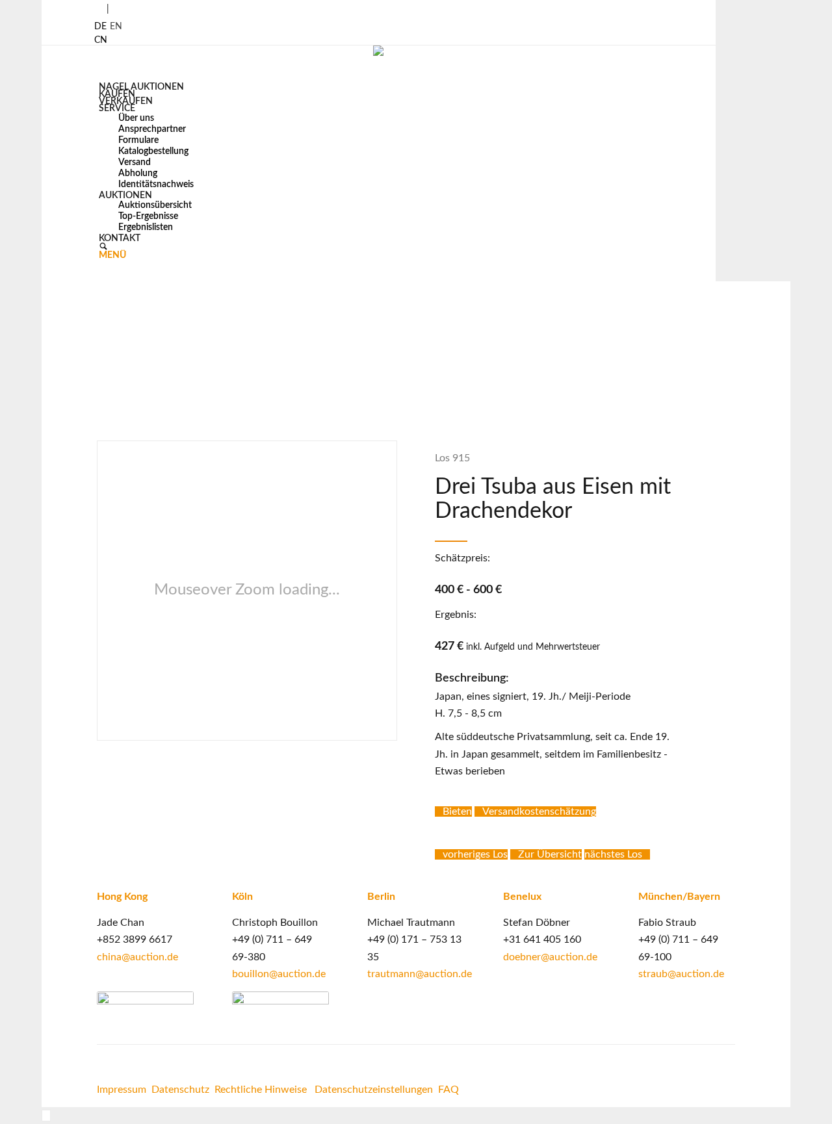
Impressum (121, 1089)
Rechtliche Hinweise (261, 1089)
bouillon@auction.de (279, 974)
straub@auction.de (681, 974)
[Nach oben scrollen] (46, 1115)
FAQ (448, 1089)
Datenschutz (180, 1089)
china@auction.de (137, 957)
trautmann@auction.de (419, 974)
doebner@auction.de (550, 957)
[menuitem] (146, 86)
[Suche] (103, 248)
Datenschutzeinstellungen (374, 1089)
